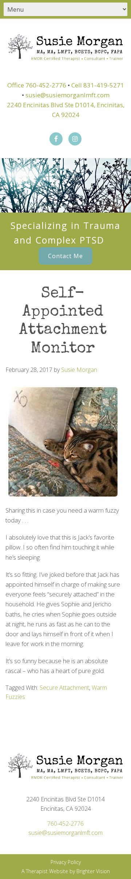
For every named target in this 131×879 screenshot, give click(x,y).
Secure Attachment (64, 688)
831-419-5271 (103, 85)
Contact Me (65, 256)
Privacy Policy (66, 862)
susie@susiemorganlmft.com (67, 95)
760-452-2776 (45, 85)
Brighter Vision (93, 871)
